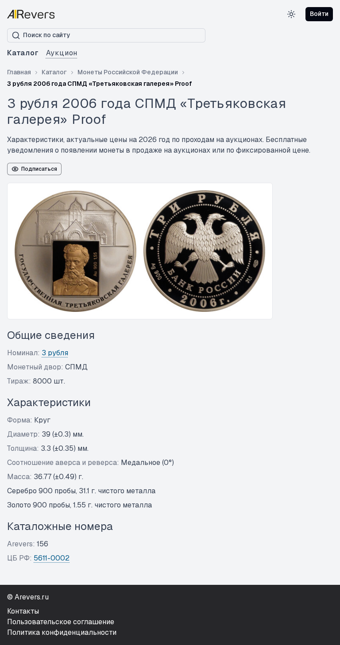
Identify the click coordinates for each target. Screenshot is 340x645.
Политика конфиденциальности (61, 632)
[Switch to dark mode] (291, 14)
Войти (319, 14)
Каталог (23, 53)
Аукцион (62, 53)
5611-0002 (52, 558)
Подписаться (39, 169)
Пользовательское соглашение (60, 621)
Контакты (23, 611)
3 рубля (55, 352)
